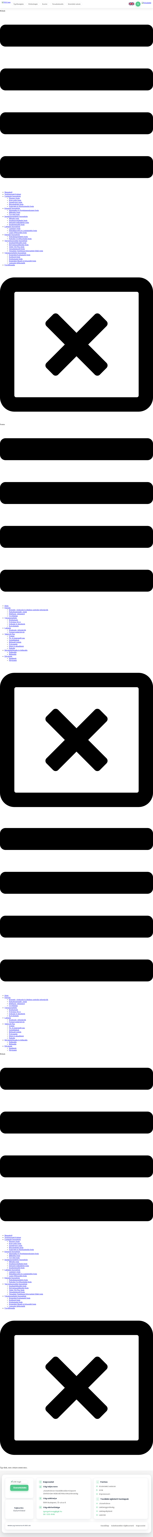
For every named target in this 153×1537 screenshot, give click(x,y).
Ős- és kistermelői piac (17, 638)
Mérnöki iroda (14, 218)
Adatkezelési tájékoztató (122, 1525)
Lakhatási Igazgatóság (12, 227)
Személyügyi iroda (15, 202)
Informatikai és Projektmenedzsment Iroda (24, 210)
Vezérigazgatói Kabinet (12, 194)
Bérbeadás (12, 654)
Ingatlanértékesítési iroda (17, 243)
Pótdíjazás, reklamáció (17, 614)
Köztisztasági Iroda (16, 259)
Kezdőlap (105, 1525)
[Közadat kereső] (146, 4)
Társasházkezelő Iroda (17, 249)
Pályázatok (8, 656)
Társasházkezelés (57, 4)
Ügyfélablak (13, 616)
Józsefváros (104, 1503)
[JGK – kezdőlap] (6, 4)
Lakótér (102, 1515)
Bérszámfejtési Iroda (16, 204)
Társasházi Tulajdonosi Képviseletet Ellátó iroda (26, 251)
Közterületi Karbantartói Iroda (19, 255)
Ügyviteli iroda (14, 214)
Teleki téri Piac (9, 634)
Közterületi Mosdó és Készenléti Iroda (22, 261)
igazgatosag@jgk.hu (52, 1511)
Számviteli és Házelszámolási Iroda (21, 206)
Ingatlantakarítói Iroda (17, 224)
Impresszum (104, 1494)
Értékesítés (13, 652)
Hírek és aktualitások (16, 646)
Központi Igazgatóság (12, 208)
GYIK (101, 1490)
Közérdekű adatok (74, 4)
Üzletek (11, 636)
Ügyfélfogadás (9, 265)
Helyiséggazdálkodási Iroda (19, 245)
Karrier (44, 4)
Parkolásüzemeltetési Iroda (18, 237)
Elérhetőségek (33, 4)
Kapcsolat (140, 1525)
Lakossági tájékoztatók (17, 263)
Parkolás (7, 608)
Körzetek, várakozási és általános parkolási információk (28, 610)
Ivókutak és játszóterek (17, 624)
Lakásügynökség (106, 1507)
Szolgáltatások (14, 640)
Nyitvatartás (13, 644)
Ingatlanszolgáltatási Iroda (18, 220)
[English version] (131, 4)
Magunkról (8, 192)
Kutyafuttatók (14, 626)
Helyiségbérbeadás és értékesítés (15, 650)
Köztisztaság (13, 620)
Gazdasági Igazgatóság (12, 196)
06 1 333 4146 (49, 1514)
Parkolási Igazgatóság (12, 235)
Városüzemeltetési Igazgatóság (15, 253)
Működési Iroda (14, 212)
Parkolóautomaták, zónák (18, 612)
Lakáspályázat (105, 1511)
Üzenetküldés (19, 1487)
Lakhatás (7, 628)
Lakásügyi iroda (14, 229)
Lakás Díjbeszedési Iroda (18, 233)
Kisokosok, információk (17, 630)
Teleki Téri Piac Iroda (16, 247)
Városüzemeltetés (10, 618)
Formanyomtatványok (17, 632)
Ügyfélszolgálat (19, 4)
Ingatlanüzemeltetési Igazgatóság (16, 216)
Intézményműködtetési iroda (19, 222)
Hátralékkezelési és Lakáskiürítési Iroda (23, 231)
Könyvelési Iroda (15, 200)
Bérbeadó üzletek (15, 642)
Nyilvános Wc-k (15, 622)
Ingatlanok (12, 658)
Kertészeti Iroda (14, 257)
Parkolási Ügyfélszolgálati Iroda (20, 239)
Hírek (6, 606)
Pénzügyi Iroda (14, 198)
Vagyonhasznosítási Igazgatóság (15, 241)
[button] (76, 101)
